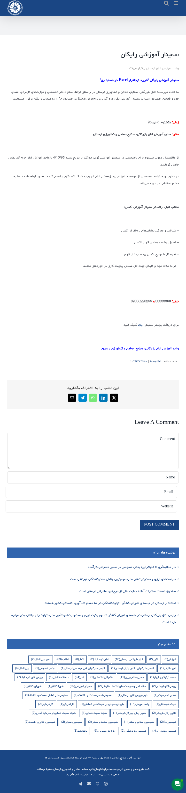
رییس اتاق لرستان (164, 686)
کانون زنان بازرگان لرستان (129, 713)
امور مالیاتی (168, 668)
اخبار (79, 659)
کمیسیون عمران (71, 722)
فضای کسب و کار (165, 695)
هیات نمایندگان (165, 704)
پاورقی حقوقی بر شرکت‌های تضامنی (102, 704)
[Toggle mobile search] (166, 3)
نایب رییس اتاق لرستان (132, 695)
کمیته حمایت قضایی (94, 713)
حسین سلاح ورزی (132, 677)
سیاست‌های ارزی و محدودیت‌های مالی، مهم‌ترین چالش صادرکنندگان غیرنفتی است (122, 579)
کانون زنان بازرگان (164, 713)
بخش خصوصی (44, 668)
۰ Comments (139, 361)
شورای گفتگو (32, 686)
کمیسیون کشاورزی (164, 731)
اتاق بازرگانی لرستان (129, 659)
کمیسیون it (168, 722)
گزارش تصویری (104, 731)
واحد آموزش (139, 704)
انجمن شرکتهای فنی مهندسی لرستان (83, 668)
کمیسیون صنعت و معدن (103, 722)
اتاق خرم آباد (99, 659)
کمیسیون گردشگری (133, 731)
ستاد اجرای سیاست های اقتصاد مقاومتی (122, 686)
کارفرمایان (45, 704)
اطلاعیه (62, 659)
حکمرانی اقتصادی (101, 677)
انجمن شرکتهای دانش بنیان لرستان (132, 668)
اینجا (140, 325)
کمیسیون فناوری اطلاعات (40, 722)
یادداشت (80, 731)
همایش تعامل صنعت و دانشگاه (92, 695)
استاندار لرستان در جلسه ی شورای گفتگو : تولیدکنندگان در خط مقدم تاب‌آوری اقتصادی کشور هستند (110, 603)
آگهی (153, 659)
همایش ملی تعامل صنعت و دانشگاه (46, 695)
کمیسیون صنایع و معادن (139, 722)
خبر (79, 677)
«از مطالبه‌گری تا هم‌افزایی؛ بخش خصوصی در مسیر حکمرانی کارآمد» (131, 567)
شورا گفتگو (55, 686)
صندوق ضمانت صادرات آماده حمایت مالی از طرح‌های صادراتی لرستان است (127, 591)
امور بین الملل (40, 659)
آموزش (170, 659)
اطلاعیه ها (155, 361)
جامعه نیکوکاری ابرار (163, 677)
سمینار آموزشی (81, 686)
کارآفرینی (67, 704)
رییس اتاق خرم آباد (30, 677)
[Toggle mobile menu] (176, 3)
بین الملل (22, 668)
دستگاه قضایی (59, 677)
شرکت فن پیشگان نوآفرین (81, 774)
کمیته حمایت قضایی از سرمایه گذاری (54, 713)
